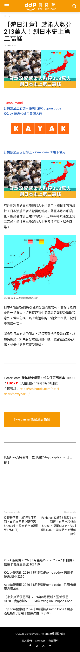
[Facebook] (30, 645)
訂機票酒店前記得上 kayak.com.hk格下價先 (34, 152)
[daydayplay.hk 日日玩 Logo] (40, 6)
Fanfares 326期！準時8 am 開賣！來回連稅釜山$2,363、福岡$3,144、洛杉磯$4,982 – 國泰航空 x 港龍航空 (58, 526)
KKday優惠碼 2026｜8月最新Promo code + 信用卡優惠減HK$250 (38, 574)
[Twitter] (43, 645)
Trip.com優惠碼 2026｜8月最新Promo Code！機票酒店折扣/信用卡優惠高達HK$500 (38, 611)
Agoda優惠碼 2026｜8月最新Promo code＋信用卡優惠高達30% (40, 587)
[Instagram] (36, 645)
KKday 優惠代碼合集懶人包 (23, 113)
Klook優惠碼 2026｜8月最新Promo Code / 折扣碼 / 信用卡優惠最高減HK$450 (39, 562)
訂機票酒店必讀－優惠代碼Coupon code (32, 108)
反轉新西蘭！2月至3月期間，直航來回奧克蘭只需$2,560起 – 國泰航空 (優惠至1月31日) (21, 524)
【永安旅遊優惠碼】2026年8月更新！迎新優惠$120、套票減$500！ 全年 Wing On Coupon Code (38, 599)
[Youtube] (50, 645)
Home (7, 16)
